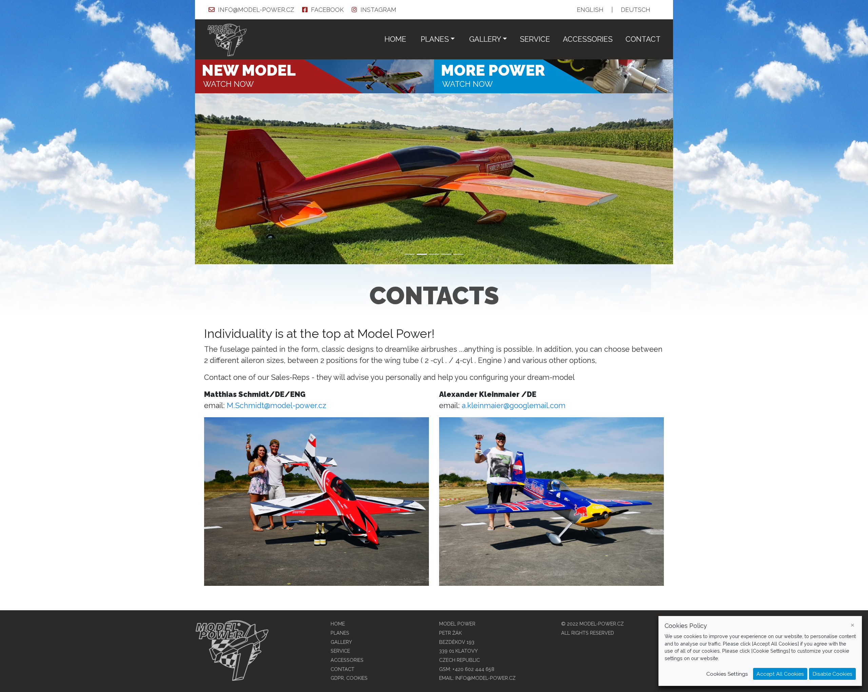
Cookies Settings (727, 674)
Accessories (588, 39)
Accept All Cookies (780, 674)
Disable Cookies (832, 674)
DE (635, 9)
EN (590, 9)
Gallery (341, 642)
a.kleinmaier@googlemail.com (514, 405)
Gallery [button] (485, 39)
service (535, 39)
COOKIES (357, 678)
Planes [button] (435, 39)
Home (395, 39)
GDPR (337, 678)
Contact (643, 39)
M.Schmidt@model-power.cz (276, 405)
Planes (340, 633)
